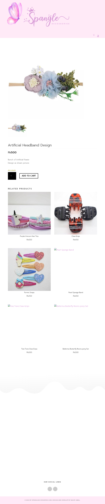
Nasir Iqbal (75, 500)
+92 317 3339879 (52, 463)
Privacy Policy (52, 441)
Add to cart (29, 175)
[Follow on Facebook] (50, 489)
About (52, 411)
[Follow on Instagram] (55, 489)
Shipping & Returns (52, 436)
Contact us (52, 415)
